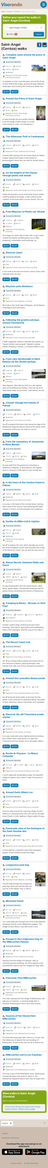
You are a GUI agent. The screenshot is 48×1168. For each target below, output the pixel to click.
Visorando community (10, 1138)
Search (38, 34)
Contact (5, 1133)
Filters (13, 34)
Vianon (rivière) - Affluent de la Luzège (20, 1109)
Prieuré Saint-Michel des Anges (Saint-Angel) (22, 1106)
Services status (16, 1163)
